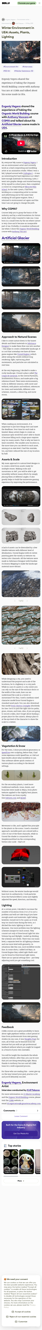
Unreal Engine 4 (24, 354)
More (20, 1181)
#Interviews (27, 67)
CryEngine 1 (28, 173)
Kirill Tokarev (20, 23)
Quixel (23, 798)
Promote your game (26, 3)
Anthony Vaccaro (18, 117)
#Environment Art (10, 67)
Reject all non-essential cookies (22, 1317)
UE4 (4, 128)
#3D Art (6, 71)
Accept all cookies (22, 1312)
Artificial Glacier (12, 124)
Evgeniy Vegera (10, 19)
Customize (22, 1321)
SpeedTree (6, 752)
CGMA (6, 120)
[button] (21, 253)
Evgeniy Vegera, (12, 1082)
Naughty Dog (30, 1039)
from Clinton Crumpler (20, 705)
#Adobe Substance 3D (23, 71)
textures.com (10, 798)
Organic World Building (16, 113)
